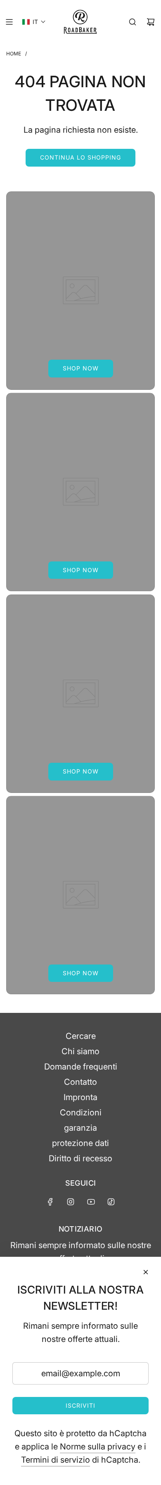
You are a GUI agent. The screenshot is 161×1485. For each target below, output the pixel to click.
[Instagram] (71, 1202)
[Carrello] (151, 22)
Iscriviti (80, 1405)
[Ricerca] (132, 22)
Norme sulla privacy (97, 1447)
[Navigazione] (9, 22)
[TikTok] (111, 1202)
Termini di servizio (55, 1460)
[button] (34, 22)
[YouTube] (91, 1202)
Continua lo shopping (80, 157)
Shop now (81, 368)
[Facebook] (50, 1202)
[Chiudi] (146, 1272)
